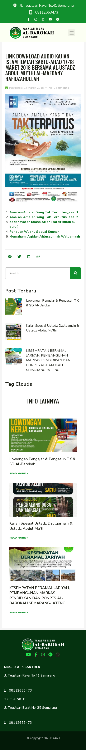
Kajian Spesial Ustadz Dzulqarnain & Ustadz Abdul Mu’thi (52, 328)
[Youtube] (50, 19)
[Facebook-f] (28, 19)
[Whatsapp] (43, 19)
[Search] (75, 273)
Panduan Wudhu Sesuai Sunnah (34, 231)
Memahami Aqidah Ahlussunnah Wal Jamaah (44, 236)
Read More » (18, 473)
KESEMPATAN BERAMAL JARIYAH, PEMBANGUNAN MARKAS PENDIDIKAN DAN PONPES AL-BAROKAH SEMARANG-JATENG (48, 360)
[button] (71, 32)
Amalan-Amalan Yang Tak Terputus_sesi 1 (43, 212)
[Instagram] (35, 19)
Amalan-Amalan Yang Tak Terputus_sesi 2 (43, 217)
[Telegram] (57, 19)
